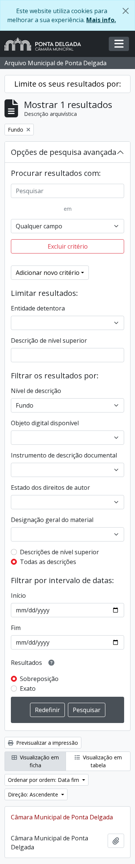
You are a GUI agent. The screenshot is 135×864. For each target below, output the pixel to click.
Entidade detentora (38, 308)
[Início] (45, 44)
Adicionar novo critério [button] (48, 272)
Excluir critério (68, 246)
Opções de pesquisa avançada (63, 152)
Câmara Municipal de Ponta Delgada (62, 817)
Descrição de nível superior (49, 340)
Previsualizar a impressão (46, 742)
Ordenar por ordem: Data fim (44, 779)
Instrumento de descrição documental (64, 455)
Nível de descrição (36, 391)
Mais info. (101, 20)
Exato (28, 688)
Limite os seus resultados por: (67, 84)
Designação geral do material (52, 520)
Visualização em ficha (38, 761)
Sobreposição (39, 679)
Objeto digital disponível (45, 423)
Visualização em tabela (101, 761)
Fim (16, 628)
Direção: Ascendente (34, 794)
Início (18, 595)
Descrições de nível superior (59, 552)
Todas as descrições (48, 562)
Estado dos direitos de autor (50, 487)
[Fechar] (126, 10)
